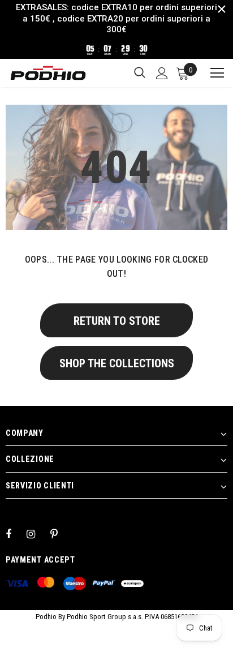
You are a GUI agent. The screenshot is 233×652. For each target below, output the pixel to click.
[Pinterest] (60, 534)
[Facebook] (16, 534)
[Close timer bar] (221, 9)
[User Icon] (162, 73)
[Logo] (48, 73)
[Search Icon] (139, 73)
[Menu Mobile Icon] (212, 73)
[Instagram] (37, 534)
